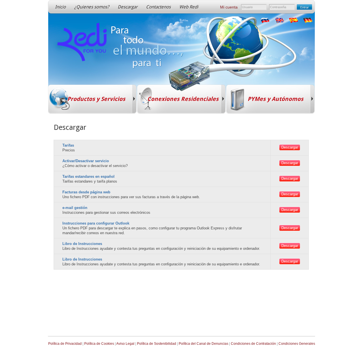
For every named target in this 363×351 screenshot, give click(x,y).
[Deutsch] (307, 20)
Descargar (128, 7)
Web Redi (188, 7)
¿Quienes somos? (91, 7)
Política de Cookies (99, 344)
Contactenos (158, 7)
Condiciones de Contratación (253, 344)
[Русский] (265, 20)
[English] (279, 20)
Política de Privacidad (65, 344)
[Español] (293, 20)
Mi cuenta (229, 7)
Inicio (60, 7)
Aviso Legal (125, 344)
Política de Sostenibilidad (156, 344)
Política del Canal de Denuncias (203, 344)
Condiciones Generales (296, 344)
